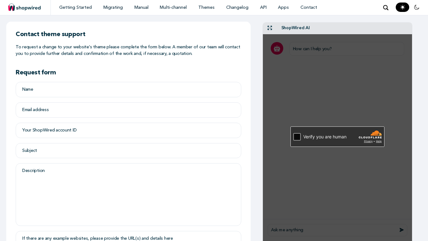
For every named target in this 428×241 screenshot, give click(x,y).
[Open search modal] (385, 7)
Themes (206, 7)
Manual (141, 7)
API (263, 7)
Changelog (237, 7)
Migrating (113, 7)
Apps (283, 7)
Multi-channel (173, 7)
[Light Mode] (403, 7)
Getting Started (75, 7)
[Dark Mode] (416, 7)
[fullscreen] (270, 28)
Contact (308, 7)
